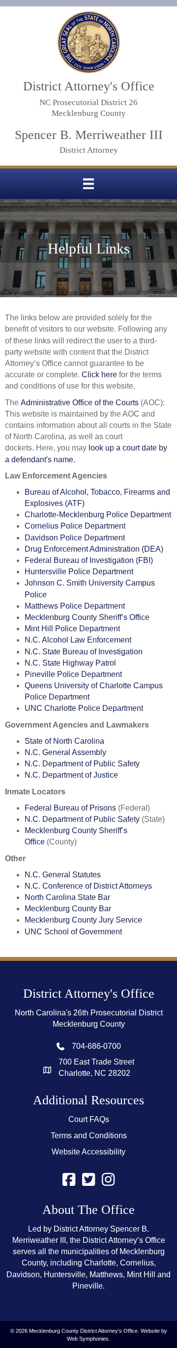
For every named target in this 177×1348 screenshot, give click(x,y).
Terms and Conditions (89, 1135)
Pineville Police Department (73, 674)
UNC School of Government (73, 931)
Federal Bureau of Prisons (70, 808)
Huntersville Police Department (79, 571)
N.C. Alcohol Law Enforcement (78, 640)
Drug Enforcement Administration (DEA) (94, 549)
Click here (99, 374)
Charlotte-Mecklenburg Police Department (98, 514)
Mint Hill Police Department (72, 628)
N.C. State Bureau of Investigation (84, 651)
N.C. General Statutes (63, 875)
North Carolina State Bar (67, 897)
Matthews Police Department (75, 606)
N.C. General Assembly (65, 752)
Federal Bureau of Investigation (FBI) (89, 560)
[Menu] (88, 183)
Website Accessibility (88, 1152)
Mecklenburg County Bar (69, 908)
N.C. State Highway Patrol (70, 663)
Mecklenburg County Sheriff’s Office (87, 617)
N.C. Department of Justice (71, 775)
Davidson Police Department (75, 538)
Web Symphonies (88, 1339)
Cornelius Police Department (75, 526)
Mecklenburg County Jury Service (83, 920)
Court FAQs (88, 1119)
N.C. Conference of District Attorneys (88, 886)
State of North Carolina (64, 741)
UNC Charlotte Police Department (84, 708)
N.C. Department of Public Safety (82, 763)
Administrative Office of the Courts (80, 402)
